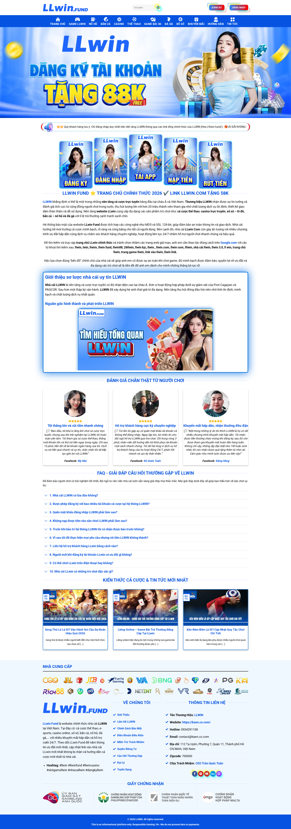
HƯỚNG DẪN (216, 24)
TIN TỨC (232, 24)
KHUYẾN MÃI (196, 24)
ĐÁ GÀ (169, 24)
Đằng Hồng (222, 460)
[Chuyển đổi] (46, 495)
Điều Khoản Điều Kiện (130, 735)
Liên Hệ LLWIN (126, 721)
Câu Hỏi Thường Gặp (129, 755)
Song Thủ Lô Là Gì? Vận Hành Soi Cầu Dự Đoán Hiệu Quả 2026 (75, 631)
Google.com (229, 242)
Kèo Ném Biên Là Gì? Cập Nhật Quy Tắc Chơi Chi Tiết (216, 631)
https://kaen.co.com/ (196, 722)
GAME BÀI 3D (152, 24)
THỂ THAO (134, 24)
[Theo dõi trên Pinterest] (201, 774)
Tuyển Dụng (124, 769)
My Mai (82, 460)
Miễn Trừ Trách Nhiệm (130, 742)
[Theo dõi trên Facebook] (195, 774)
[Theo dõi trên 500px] (213, 774)
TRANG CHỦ (58, 24)
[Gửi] (158, 7)
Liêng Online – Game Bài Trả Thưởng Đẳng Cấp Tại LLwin (145, 631)
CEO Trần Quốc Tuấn (209, 763)
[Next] (242, 611)
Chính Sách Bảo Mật (129, 728)
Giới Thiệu (123, 714)
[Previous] (49, 611)
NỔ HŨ (93, 24)
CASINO (119, 24)
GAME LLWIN (77, 24)
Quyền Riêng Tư (127, 749)
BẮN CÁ (106, 24)
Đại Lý (121, 762)
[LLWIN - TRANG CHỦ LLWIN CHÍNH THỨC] (85, 7)
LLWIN (47, 201)
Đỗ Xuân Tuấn (152, 460)
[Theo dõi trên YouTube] (207, 774)
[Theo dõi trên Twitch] (219, 774)
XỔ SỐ (180, 24)
